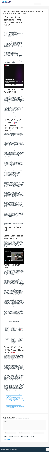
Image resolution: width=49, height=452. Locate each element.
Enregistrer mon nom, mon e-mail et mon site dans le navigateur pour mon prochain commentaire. (19, 436)
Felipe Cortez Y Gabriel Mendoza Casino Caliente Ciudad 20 (15, 400)
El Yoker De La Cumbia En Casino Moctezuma (13, 397)
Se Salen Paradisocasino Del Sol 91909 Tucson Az (13, 405)
